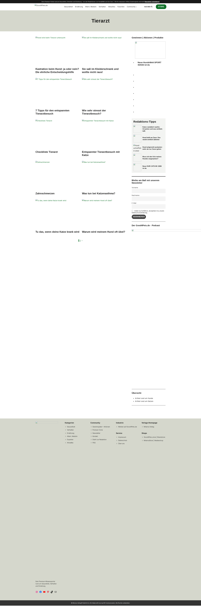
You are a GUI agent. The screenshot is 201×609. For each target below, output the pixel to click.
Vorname (135, 187)
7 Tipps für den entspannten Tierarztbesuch (52, 112)
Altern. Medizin (90, 7)
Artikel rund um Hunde (144, 398)
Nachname (135, 195)
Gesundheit (68, 7)
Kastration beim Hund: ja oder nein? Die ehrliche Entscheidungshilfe (57, 71)
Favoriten (120, 7)
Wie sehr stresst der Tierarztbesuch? (94, 112)
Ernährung (79, 7)
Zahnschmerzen (45, 193)
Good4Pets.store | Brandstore (154, 437)
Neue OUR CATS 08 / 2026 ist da (152, 167)
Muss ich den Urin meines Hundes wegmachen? (151, 158)
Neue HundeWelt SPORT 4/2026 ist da (149, 63)
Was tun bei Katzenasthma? (98, 193)
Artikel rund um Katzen (144, 401)
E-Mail (134, 203)
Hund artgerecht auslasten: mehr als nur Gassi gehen (152, 148)
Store (161, 7)
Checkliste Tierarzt (46, 151)
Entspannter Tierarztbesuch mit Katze (101, 153)
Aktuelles (111, 7)
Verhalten (102, 7)
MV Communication (109, 603)
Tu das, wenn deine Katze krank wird (57, 231)
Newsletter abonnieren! (152, 1)
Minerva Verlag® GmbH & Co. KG (82, 603)
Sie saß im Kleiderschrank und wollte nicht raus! (100, 71)
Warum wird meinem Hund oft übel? (103, 231)
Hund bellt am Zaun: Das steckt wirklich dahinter (151, 139)
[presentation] (57, 51)
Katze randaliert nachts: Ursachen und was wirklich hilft (152, 129)
